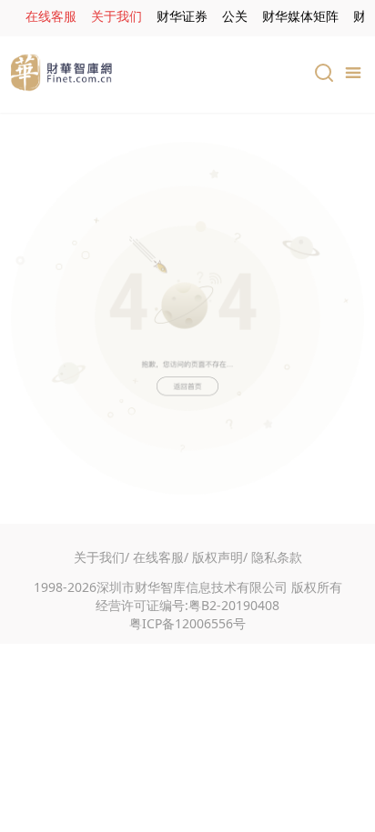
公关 (235, 16)
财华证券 (182, 16)
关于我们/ (101, 557)
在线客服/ (160, 557)
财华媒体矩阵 (300, 16)
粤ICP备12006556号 (187, 623)
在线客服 (50, 16)
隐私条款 (276, 557)
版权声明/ (220, 557)
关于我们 (116, 16)
